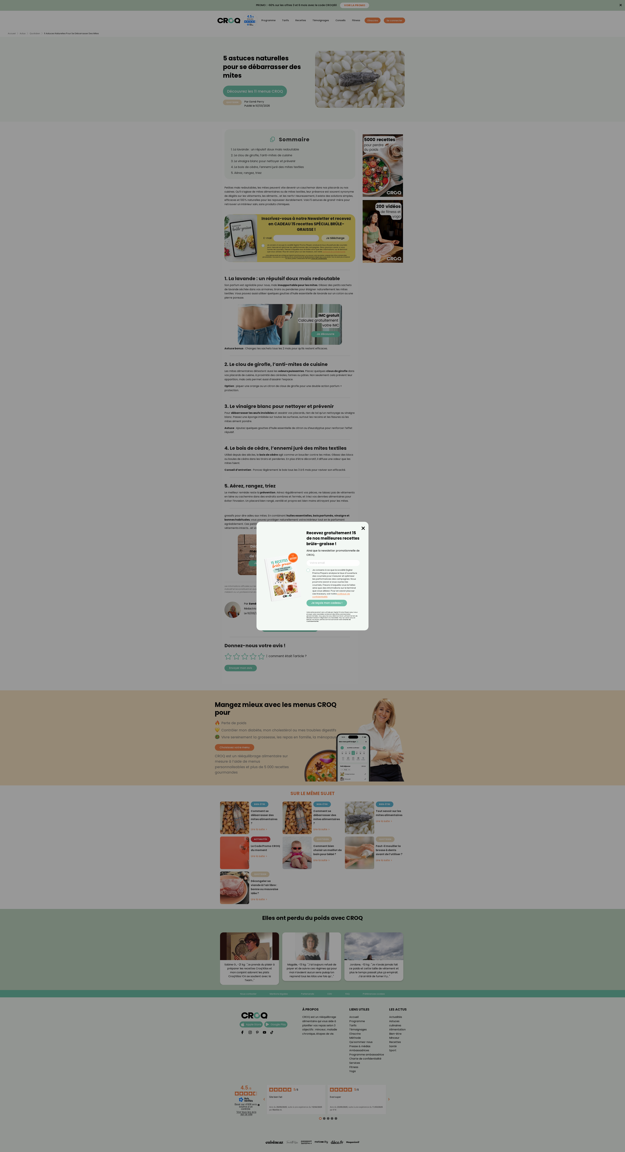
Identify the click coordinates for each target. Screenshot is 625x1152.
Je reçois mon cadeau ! (326, 603)
